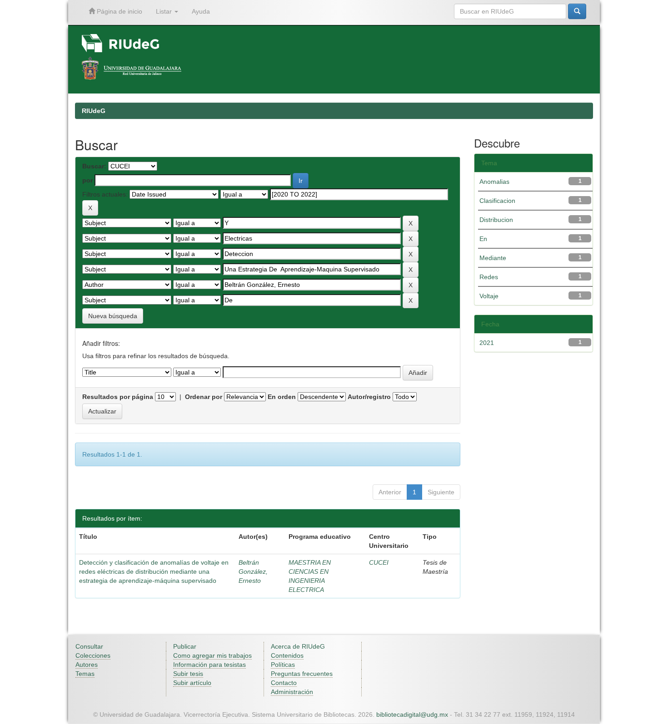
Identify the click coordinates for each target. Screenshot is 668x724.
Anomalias (494, 181)
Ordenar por (203, 396)
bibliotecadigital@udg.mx (412, 714)
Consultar (89, 646)
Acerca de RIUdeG (298, 646)
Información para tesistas (209, 664)
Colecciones (92, 655)
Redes (488, 277)
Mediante (492, 257)
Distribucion (496, 219)
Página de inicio (118, 11)
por (87, 180)
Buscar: (94, 166)
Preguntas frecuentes (302, 673)
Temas (85, 673)
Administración (292, 691)
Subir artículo (192, 682)
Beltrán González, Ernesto (253, 571)
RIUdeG (93, 110)
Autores (86, 664)
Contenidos (287, 655)
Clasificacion (497, 200)
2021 (486, 342)
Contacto (284, 682)
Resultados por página (117, 396)
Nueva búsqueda (112, 316)
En (483, 238)
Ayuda (201, 11)
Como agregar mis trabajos (212, 655)
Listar (165, 11)
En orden (282, 396)
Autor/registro (369, 396)
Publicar (184, 646)
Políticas (283, 664)
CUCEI (379, 562)
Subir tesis (188, 673)
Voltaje (489, 296)
